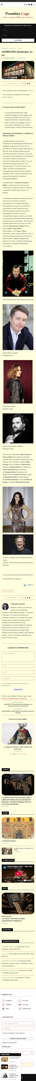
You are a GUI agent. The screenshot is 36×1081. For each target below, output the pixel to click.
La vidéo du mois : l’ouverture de (23, 849)
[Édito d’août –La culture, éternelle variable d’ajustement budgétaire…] (18, 903)
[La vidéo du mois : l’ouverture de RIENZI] (7, 851)
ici (32, 575)
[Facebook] (24, 4)
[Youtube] (29, 4)
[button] (3, 738)
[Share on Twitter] (25, 83)
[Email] (31, 4)
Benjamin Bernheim (8, 591)
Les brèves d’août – (9, 841)
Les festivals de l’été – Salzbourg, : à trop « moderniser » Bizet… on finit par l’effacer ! (17, 963)
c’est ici (30, 90)
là (20, 579)
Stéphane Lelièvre (9, 58)
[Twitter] (26, 4)
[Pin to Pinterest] (27, 83)
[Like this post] (22, 83)
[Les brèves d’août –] (18, 828)
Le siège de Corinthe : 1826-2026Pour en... (13, 1067)
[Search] (34, 4)
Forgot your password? (9, 1042)
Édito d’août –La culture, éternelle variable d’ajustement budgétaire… (13, 918)
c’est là (10, 97)
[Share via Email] (29, 83)
